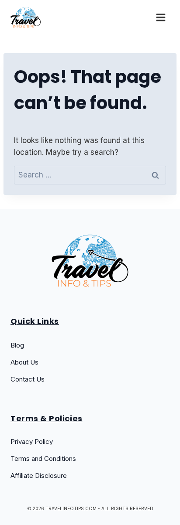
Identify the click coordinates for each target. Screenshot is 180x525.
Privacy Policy (31, 441)
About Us (24, 362)
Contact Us (27, 379)
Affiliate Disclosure (38, 475)
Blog (17, 345)
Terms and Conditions (43, 458)
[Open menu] (161, 17)
